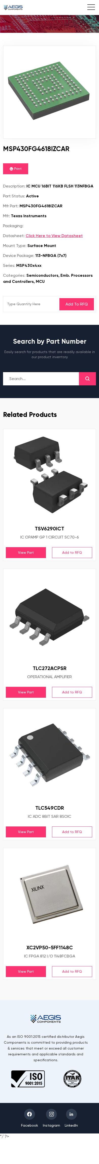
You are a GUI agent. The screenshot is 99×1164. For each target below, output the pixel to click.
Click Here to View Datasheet (54, 235)
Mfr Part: (11, 205)
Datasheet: (14, 235)
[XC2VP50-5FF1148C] (49, 894)
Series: (9, 265)
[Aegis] (13, 7)
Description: (14, 186)
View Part (26, 552)
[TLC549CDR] (49, 754)
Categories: (14, 275)
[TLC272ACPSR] (49, 615)
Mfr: (6, 215)
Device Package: (18, 255)
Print (17, 169)
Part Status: (14, 196)
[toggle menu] (88, 8)
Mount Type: (14, 245)
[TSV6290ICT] (49, 475)
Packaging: (13, 225)
